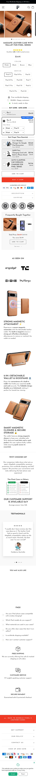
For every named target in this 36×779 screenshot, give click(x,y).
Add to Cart (18, 241)
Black (14, 65)
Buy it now (18, 179)
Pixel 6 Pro (13, 91)
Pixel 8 (28, 74)
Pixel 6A (23, 91)
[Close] (34, 763)
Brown (22, 65)
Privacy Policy (21, 770)
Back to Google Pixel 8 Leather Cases (19, 719)
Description (18, 193)
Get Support (17, 730)
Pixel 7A (19, 85)
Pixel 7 (28, 80)
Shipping (18, 197)
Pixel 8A (19, 80)
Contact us (18, 742)
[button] (18, 113)
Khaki (7, 65)
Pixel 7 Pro (9, 85)
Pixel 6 (28, 85)
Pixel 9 (8, 74)
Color (18, 61)
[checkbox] (18, 144)
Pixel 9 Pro (18, 74)
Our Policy (17, 736)
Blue (30, 65)
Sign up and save (17, 749)
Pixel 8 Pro (9, 80)
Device (18, 71)
